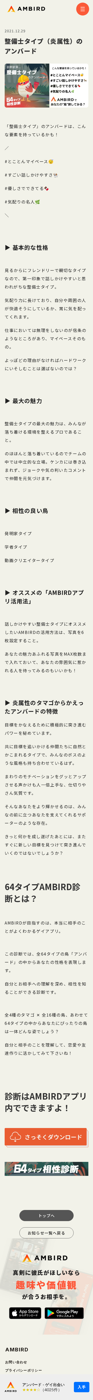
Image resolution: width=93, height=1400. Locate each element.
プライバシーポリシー (23, 1370)
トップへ (46, 1215)
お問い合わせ (16, 1362)
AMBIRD (17, 1349)
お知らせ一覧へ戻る (46, 1233)
